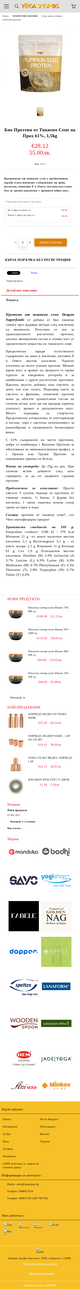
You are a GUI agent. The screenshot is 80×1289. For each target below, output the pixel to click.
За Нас (7, 1134)
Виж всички (14, 828)
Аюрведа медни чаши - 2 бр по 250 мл (49, 738)
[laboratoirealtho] (56, 1024)
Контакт (45, 1134)
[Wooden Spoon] (24, 1024)
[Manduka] (24, 852)
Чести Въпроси (49, 1119)
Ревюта (12, 300)
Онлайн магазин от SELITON (40, 1285)
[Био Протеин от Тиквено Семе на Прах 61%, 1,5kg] (40, 99)
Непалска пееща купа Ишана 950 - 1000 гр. (49, 631)
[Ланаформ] (56, 988)
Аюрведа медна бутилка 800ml (47, 716)
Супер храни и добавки (51, 16)
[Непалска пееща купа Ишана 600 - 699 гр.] (15, 658)
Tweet (34, 272)
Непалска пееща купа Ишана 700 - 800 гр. (49, 609)
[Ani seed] (24, 1086)
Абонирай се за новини (22, 821)
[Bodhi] (56, 852)
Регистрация (47, 1126)
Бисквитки (9, 1156)
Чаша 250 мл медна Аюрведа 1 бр (50, 759)
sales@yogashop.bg (28, 1184)
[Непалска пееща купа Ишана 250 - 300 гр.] (15, 679)
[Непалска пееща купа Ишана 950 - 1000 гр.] (15, 636)
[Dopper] (24, 952)
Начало (6, 16)
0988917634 (26, 1191)
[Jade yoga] (56, 1059)
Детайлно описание (21, 290)
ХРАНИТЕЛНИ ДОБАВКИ (25, 16)
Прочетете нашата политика (40, 1264)
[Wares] (56, 952)
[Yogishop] (56, 881)
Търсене (45, 1141)
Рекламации (10, 1126)
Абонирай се (17, 697)
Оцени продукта (15, 281)
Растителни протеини (12, 20)
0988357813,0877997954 (33, 1198)
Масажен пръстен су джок (48, 779)
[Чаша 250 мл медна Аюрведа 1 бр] (15, 764)
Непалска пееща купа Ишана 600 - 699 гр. (49, 653)
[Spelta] (24, 988)
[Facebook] (7, 1206)
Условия (8, 1149)
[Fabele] (24, 916)
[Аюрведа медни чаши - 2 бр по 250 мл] (15, 742)
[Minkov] (56, 1086)
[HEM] (24, 1059)
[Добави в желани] (73, 232)
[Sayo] (24, 881)
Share (15, 273)
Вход (6, 1141)
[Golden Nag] (56, 916)
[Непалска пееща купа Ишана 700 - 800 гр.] (15, 614)
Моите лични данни (41, 1273)
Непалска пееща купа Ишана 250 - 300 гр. (49, 675)
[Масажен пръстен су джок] (15, 786)
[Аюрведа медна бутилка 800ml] (15, 720)
